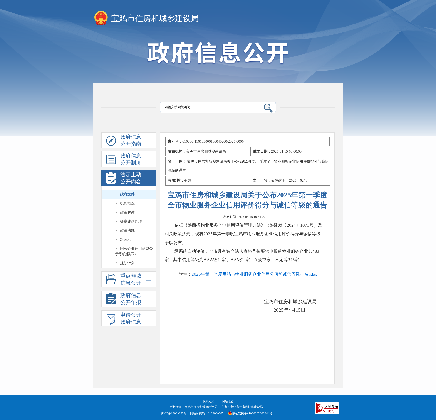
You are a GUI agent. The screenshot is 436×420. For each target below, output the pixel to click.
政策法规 (127, 230)
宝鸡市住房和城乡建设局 (155, 18)
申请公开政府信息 (130, 318)
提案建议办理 (131, 221)
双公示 (125, 239)
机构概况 (127, 203)
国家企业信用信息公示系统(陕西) (134, 251)
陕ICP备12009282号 (174, 413)
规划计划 (127, 263)
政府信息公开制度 (130, 159)
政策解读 (127, 212)
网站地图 (228, 401)
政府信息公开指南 (130, 140)
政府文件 (127, 194)
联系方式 (208, 401)
